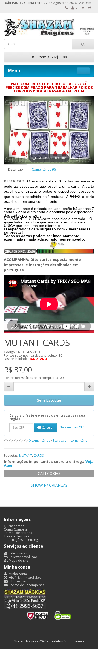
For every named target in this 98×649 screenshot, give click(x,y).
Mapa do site (18, 560)
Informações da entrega (22, 539)
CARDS (39, 455)
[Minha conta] (74, 8)
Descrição (15, 169)
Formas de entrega (18, 533)
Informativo (17, 581)
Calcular (48, 427)
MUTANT (25, 455)
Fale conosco (18, 553)
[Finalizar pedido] (89, 8)
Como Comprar (15, 529)
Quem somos (14, 526)
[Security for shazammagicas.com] (49, 614)
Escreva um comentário (70, 440)
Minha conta (17, 574)
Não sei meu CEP (72, 427)
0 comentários (39, 440)
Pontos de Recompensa (26, 585)
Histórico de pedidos (24, 577)
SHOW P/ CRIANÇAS (49, 485)
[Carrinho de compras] (82, 8)
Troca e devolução (18, 536)
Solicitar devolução (22, 557)
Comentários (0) (44, 169)
